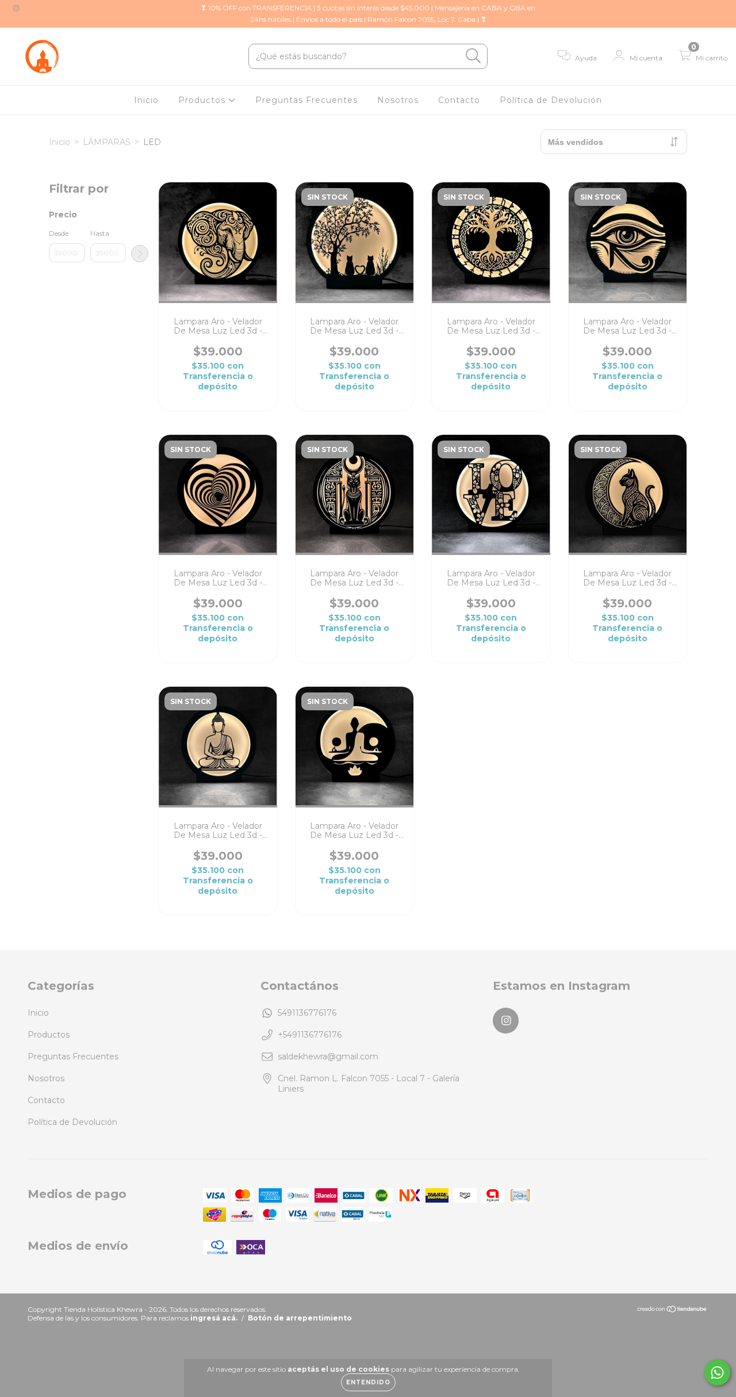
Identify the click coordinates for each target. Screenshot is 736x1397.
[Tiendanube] (672, 1310)
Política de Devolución (551, 100)
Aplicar (139, 253)
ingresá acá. (213, 1318)
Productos (203, 100)
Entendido (368, 1382)
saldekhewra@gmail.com (328, 1056)
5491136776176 (307, 1013)
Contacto (459, 100)
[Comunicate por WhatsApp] (717, 1372)
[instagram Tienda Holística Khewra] (16, 8)
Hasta (99, 233)
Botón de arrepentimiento (300, 1318)
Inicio (146, 100)
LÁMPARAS (107, 142)
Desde (58, 233)
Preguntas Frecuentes (306, 100)
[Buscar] (473, 56)
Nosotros (398, 100)
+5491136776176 (310, 1034)
